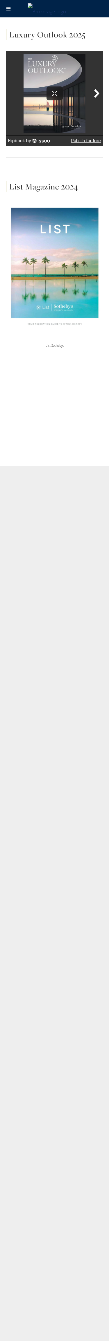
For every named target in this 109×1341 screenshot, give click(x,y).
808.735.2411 (35, 1138)
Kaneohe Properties (23, 579)
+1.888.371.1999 (75, 1138)
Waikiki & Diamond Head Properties (36, 500)
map (85, 1118)
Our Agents (16, 967)
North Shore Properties (26, 606)
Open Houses (17, 703)
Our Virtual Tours (20, 712)
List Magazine (17, 861)
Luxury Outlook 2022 (23, 800)
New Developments (23, 773)
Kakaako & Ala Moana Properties (34, 509)
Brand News (16, 932)
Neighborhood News (23, 782)
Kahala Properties (21, 518)
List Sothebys (55, 345)
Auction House (18, 923)
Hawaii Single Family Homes (29, 676)
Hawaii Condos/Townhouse (29, 685)
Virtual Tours (17, 985)
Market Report (18, 950)
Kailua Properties (21, 570)
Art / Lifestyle (17, 914)
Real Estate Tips (20, 976)
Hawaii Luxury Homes (24, 658)
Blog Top (14, 905)
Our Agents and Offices (26, 843)
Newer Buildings (20, 694)
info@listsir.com (60, 1143)
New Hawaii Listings (23, 649)
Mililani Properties (21, 597)
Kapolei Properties (22, 588)
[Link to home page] (54, 10)
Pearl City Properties (24, 615)
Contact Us (15, 852)
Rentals (12, 764)
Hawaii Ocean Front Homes (29, 667)
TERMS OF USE (72, 1188)
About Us (14, 834)
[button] (54, 1023)
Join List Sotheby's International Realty (39, 870)
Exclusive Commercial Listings (32, 721)
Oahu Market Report (23, 791)
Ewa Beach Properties (25, 561)
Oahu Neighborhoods (24, 959)
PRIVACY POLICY (38, 1188)
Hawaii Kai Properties (24, 526)
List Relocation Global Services (33, 755)
